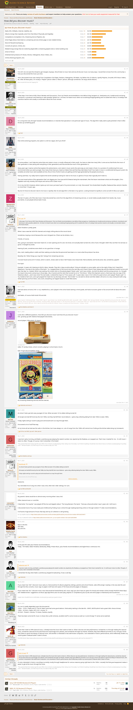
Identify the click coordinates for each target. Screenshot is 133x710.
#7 (127, 215)
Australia (13, 113)
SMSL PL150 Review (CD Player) (21, 688)
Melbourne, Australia (10, 645)
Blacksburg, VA (12, 622)
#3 (127, 117)
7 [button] (82, 37)
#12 (127, 460)
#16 (127, 562)
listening (32, 23)
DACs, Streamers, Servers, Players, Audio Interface (33, 684)
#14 (127, 521)
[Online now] (10, 418)
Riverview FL (13, 307)
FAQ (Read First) (10, 7)
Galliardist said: (23, 565)
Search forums (15, 10)
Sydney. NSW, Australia (12, 455)
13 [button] (82, 31)
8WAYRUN (75, 708)
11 (51, 690)
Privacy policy (118, 704)
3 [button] (82, 52)
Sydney (14, 599)
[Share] (125, 69)
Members (68, 7)
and (27, 307)
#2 (127, 92)
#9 (127, 311)
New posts (7, 10)
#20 (127, 649)
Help (124, 704)
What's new (48, 7)
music (36, 23)
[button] (53, 7)
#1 (127, 69)
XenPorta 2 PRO (59, 708)
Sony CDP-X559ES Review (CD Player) (23, 683)
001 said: (21, 218)
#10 (127, 410)
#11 (127, 436)
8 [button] (82, 46)
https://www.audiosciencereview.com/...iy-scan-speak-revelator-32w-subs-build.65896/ (55, 517)
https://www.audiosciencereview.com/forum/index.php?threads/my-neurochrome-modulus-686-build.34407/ (58, 514)
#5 (127, 159)
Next (11, 65)
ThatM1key (9, 23)
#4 (127, 137)
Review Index (30, 7)
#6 (127, 195)
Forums (39, 7)
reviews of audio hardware (36, 14)
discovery (25, 23)
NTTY (11, 684)
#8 (127, 286)
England (14, 427)
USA (15, 88)
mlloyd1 (122, 684)
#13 (127, 493)
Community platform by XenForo (57, 707)
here (87, 14)
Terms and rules (109, 704)
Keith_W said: (22, 653)
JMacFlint (122, 690)
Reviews (20, 7)
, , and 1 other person (30, 431)
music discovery (44, 23)
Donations (59, 7)
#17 (127, 582)
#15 (127, 542)
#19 (127, 626)
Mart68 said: (22, 464)
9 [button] (82, 34)
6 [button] (82, 40)
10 (48, 690)
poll (50, 23)
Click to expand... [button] (72, 479)
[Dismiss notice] (127, 14)
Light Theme (9, 704)
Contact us (101, 704)
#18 (127, 603)
